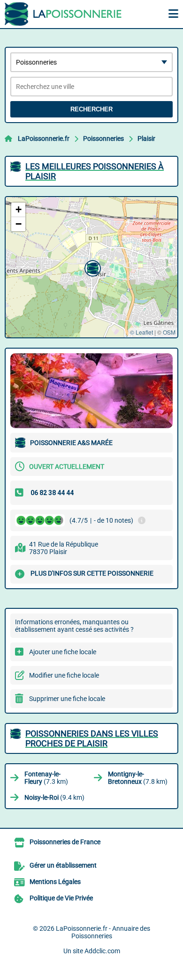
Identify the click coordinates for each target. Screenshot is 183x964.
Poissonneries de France (65, 842)
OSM (169, 332)
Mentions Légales (55, 881)
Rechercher (91, 109)
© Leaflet (141, 332)
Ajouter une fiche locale (62, 652)
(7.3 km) (46, 777)
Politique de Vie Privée (61, 898)
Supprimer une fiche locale (67, 698)
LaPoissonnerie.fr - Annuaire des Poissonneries (103, 932)
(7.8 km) (138, 777)
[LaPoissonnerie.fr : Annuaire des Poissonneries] (63, 14)
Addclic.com (102, 951)
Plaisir (146, 138)
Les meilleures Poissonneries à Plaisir (94, 171)
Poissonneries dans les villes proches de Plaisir (91, 738)
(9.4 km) (54, 797)
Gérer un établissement (63, 865)
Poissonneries (103, 138)
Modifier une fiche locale (64, 675)
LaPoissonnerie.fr (43, 138)
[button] (91, 267)
